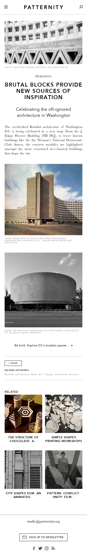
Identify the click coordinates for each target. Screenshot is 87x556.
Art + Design (46, 374)
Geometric (61, 374)
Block (34, 374)
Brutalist (9, 374)
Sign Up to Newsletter (46, 537)
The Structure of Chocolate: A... (23, 439)
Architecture (22, 374)
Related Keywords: (17, 370)
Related (12, 392)
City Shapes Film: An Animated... (23, 495)
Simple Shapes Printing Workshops (63, 439)
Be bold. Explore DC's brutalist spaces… (43, 345)
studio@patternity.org (43, 521)
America (73, 374)
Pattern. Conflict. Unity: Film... (63, 495)
